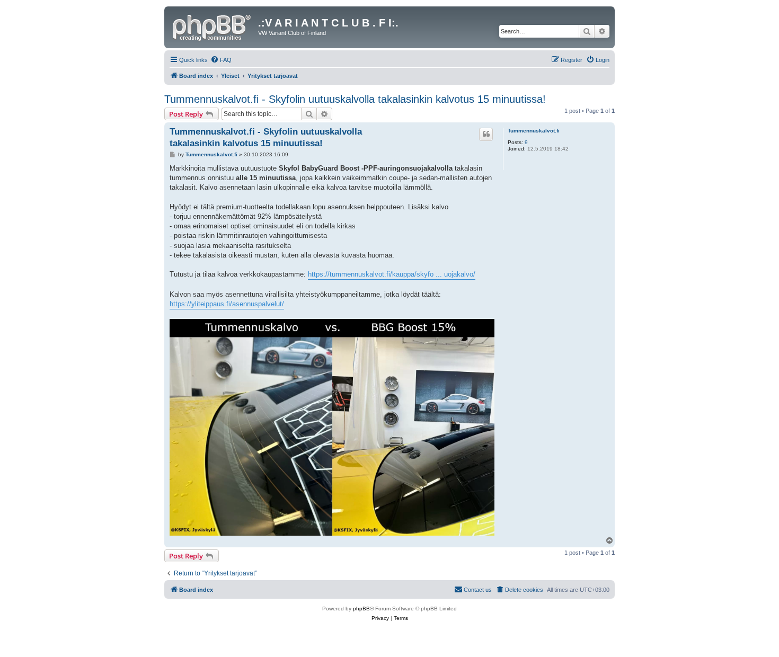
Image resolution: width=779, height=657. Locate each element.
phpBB (361, 608)
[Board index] (212, 26)
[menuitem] (221, 60)
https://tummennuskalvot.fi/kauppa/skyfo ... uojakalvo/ (391, 274)
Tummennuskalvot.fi (534, 131)
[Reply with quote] (486, 134)
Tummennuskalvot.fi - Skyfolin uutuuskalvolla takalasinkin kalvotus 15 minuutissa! (355, 99)
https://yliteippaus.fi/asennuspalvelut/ (227, 304)
